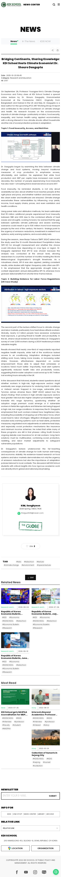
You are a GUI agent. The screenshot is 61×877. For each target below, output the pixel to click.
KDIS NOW (45, 41)
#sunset (46, 762)
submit (53, 795)
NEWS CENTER (31, 4)
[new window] (16, 872)
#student (17, 725)
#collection (38, 766)
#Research (7, 628)
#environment (28, 565)
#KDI (4, 617)
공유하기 (52, 50)
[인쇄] (57, 50)
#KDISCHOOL (7, 621)
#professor (19, 721)
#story (46, 725)
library (41, 814)
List (32, 577)
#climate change (11, 565)
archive (50, 814)
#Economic (14, 617)
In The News (28, 41)
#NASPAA (6, 728)
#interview (6, 721)
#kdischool (29, 562)
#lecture (40, 562)
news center (30, 814)
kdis (9, 814)
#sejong (36, 762)
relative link (8, 828)
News (13, 41)
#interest (37, 725)
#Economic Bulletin (10, 624)
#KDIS (18, 718)
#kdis (18, 562)
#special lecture (44, 565)
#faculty (6, 725)
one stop (17, 814)
